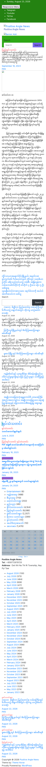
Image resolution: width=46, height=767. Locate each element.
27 (17, 548)
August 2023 (13, 680)
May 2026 (11, 582)
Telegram (11, 10)
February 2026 (13, 591)
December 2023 (14, 668)
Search (7, 40)
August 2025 (13, 609)
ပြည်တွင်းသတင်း (9, 50)
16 (35, 542)
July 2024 (11, 647)
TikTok (10, 16)
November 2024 (14, 635)
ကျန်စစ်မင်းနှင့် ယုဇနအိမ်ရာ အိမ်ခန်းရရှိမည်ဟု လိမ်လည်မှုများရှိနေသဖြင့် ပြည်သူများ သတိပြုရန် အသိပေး (23, 376)
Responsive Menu (11, 7)
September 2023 (14, 677)
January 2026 (13, 594)
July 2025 (11, 612)
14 (23, 542)
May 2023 (11, 689)
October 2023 (13, 674)
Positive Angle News (14, 29)
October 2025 (13, 603)
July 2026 (11, 576)
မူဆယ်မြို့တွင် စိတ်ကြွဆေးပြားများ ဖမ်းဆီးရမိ (23, 353)
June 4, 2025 (8, 435)
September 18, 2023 (11, 66)
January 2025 (13, 630)
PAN (4, 69)
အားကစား (11, 526)
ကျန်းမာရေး (12, 494)
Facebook (11, 19)
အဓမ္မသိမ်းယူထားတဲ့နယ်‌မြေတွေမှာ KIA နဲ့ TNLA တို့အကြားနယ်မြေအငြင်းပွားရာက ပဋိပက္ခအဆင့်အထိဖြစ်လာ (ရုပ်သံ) (22, 464)
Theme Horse (18, 762)
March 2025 (12, 624)
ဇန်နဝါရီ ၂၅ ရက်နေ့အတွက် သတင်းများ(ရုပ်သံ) (20, 481)
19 (11, 545)
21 (23, 545)
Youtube (10, 13)
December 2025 (14, 597)
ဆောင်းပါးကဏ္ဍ (14, 501)
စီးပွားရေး (11, 498)
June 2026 (12, 579)
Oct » (26, 557)
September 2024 (14, 641)
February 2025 (13, 627)
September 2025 (14, 606)
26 (11, 548)
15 (29, 542)
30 (35, 548)
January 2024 (13, 665)
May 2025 (11, 618)
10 (41, 538)
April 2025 (12, 621)
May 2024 (11, 653)
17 (41, 542)
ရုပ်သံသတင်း (12, 423)
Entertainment (14, 491)
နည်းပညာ (11, 504)
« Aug (20, 557)
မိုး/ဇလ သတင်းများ (15, 517)
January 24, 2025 (10, 485)
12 (11, 542)
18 (5, 545)
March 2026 (12, 588)
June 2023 (12, 686)
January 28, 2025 (10, 472)
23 (35, 545)
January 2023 (13, 692)
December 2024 (14, 633)
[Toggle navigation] (5, 38)
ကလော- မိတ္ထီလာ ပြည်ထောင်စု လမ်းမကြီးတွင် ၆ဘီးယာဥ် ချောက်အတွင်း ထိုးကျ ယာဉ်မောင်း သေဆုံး (22, 310)
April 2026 (12, 585)
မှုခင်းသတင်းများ (14, 513)
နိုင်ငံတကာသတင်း (15, 507)
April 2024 (12, 656)
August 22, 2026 (9, 709)
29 (29, 548)
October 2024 (13, 638)
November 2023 (14, 671)
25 (5, 548)
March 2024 (12, 659)
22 (29, 545)
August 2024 (13, 644)
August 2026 (13, 573)
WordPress (27, 765)
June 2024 (12, 650)
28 (23, 548)
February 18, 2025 (10, 452)
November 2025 (14, 600)
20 (17, 545)
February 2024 (13, 662)
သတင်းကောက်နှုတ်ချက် (11, 431)
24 (41, 545)
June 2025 (12, 615)
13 (17, 542)
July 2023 (11, 683)
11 (5, 542)
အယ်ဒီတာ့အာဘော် (15, 523)
